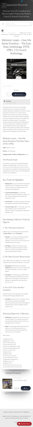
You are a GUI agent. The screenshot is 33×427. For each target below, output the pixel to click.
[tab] (6, 393)
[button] (4, 5)
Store (3, 32)
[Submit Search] (30, 24)
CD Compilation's (12, 32)
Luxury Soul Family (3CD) (20, 380)
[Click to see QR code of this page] (2, 30)
